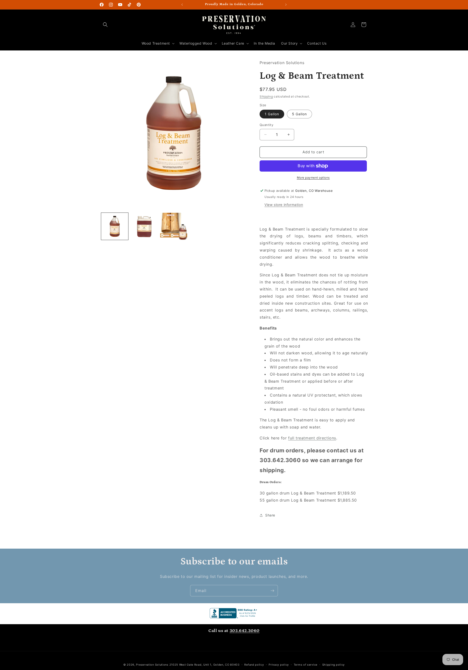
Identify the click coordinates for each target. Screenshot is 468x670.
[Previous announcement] (182, 4)
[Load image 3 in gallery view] (173, 226)
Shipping (266, 96)
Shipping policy (333, 664)
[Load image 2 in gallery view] (144, 226)
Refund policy (254, 664)
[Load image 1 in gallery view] (114, 226)
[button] (105, 24)
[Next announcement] (286, 4)
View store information (283, 205)
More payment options (313, 177)
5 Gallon (299, 114)
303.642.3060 (245, 630)
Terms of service (305, 664)
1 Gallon (272, 114)
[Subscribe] (272, 590)
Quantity (266, 125)
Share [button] (270, 515)
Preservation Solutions (152, 664)
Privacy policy (279, 664)
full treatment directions (312, 438)
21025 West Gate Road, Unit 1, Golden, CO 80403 (204, 664)
